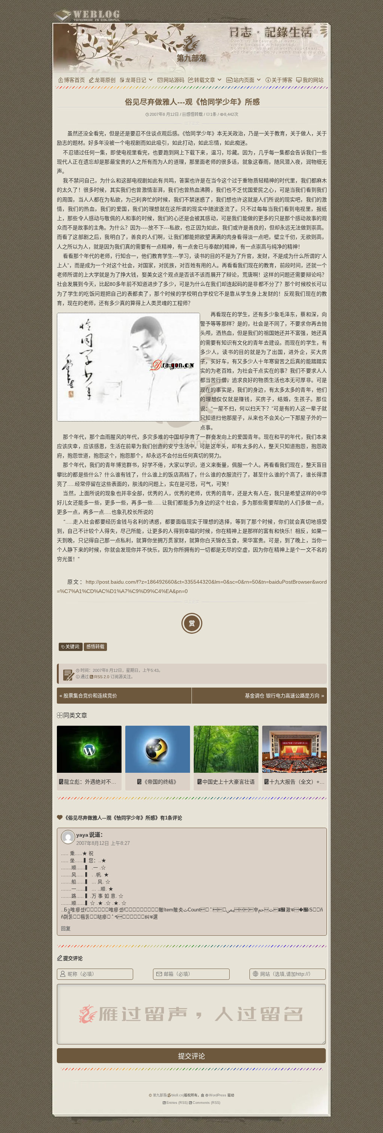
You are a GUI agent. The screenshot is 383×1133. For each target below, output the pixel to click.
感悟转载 (194, 114)
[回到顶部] (343, 1087)
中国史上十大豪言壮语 (228, 782)
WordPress (217, 1095)
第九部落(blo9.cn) (168, 1095)
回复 (66, 928)
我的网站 (313, 80)
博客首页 (74, 80)
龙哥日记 (135, 80)
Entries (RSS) (177, 1103)
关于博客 (282, 80)
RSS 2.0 (101, 676)
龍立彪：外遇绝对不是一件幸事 (100, 782)
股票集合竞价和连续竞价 (90, 695)
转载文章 (204, 80)
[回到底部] (343, 1101)
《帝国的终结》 (160, 782)
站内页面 (243, 80)
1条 (213, 114)
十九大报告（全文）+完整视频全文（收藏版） (323, 782)
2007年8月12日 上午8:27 (103, 843)
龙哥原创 (105, 80)
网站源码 (173, 80)
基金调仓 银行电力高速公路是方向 (282, 695)
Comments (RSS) (206, 1103)
